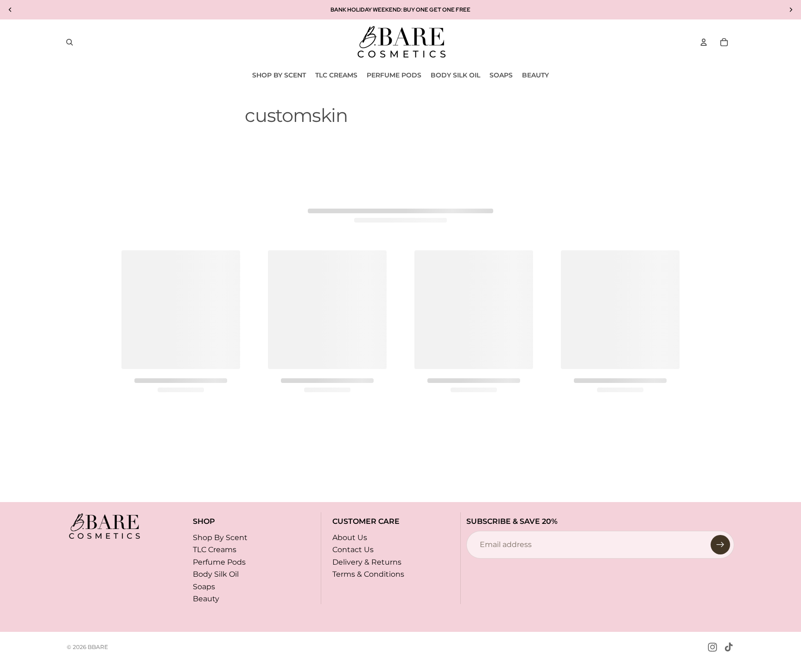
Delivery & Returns (366, 562)
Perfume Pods (219, 562)
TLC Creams (214, 549)
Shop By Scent (220, 537)
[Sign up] (720, 544)
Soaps (204, 586)
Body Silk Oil (216, 574)
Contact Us (353, 549)
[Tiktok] (728, 647)
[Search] (69, 42)
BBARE (98, 646)
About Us (349, 537)
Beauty (206, 598)
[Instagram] (712, 647)
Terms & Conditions (368, 574)
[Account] (703, 42)
